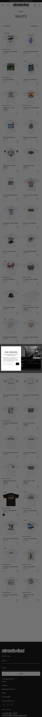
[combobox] (4, 364)
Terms (13, 361)
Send (17, 363)
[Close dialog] (40, 347)
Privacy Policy (9, 361)
